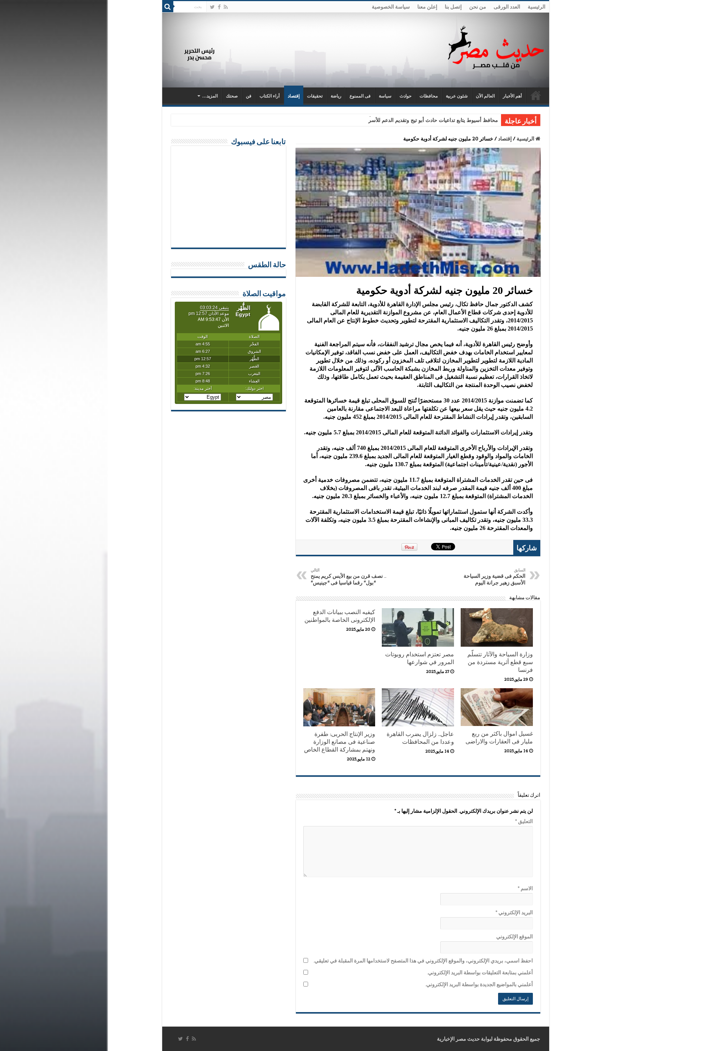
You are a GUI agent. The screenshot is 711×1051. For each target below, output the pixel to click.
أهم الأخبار (512, 96)
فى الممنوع (360, 96)
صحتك (232, 96)
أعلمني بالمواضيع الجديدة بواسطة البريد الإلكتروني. (479, 984)
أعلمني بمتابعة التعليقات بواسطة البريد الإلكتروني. (480, 972)
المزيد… (210, 96)
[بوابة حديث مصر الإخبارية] (496, 46)
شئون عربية (457, 96)
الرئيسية (536, 6)
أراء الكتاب (270, 96)
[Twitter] (212, 7)
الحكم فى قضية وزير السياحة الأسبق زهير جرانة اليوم (494, 576)
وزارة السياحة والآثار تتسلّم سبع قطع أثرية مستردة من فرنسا (500, 662)
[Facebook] (219, 7)
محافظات (429, 96)
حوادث (405, 96)
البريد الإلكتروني (514, 912)
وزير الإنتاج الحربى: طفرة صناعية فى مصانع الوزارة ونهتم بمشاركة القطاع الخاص (339, 741)
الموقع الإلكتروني (514, 936)
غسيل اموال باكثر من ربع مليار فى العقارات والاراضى (499, 737)
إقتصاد (294, 96)
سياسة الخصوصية (391, 6)
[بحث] (167, 6)
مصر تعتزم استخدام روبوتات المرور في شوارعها (419, 658)
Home (535, 95)
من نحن (477, 6)
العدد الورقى (507, 6)
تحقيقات (315, 96)
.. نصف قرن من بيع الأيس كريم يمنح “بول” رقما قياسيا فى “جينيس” (348, 576)
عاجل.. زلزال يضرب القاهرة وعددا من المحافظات (420, 738)
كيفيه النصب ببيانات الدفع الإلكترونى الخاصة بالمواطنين (339, 616)
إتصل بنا (453, 6)
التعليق (524, 821)
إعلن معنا (427, 6)
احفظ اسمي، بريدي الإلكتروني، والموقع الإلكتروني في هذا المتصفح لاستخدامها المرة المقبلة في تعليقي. (423, 960)
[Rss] (225, 7)
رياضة (336, 96)
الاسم (525, 888)
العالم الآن (485, 96)
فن (248, 96)
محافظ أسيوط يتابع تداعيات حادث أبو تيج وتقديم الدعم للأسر (433, 120)
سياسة (385, 96)
